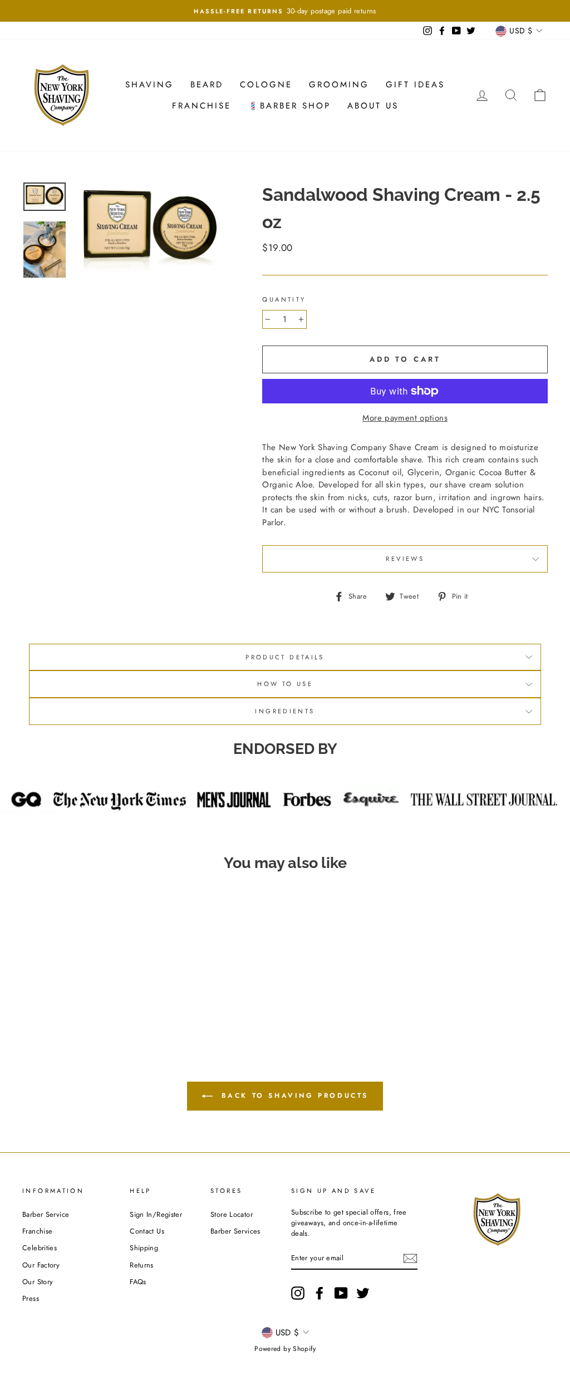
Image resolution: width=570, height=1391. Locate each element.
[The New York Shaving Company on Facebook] (319, 1293)
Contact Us (147, 1231)
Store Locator (231, 1214)
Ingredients (285, 711)
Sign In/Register (156, 1214)
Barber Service (45, 1214)
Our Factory (41, 1265)
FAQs (138, 1281)
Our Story (37, 1281)
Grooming (339, 84)
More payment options (405, 418)
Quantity (284, 299)
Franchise (201, 106)
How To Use (285, 683)
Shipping (144, 1247)
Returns (142, 1265)
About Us (373, 106)
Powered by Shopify (285, 1349)
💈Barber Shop (289, 106)
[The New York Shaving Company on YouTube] (341, 1293)
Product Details (285, 657)
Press (30, 1298)
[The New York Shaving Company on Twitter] (363, 1293)
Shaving (149, 84)
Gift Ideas (415, 84)
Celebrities (39, 1247)
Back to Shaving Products (292, 1096)
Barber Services (235, 1231)
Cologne (266, 84)
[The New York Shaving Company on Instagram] (297, 1293)
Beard (206, 84)
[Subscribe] (410, 1258)
